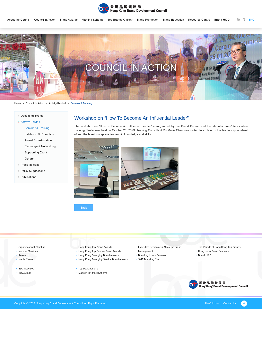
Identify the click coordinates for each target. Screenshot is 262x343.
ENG (251, 19)
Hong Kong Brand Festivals (213, 251)
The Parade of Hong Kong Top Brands (219, 247)
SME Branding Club (149, 259)
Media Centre (26, 259)
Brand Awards (69, 19)
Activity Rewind (57, 103)
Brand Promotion (147, 19)
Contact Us (230, 303)
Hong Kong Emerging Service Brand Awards (103, 259)
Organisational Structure (31, 247)
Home (17, 103)
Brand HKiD (221, 19)
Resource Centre (199, 19)
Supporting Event (36, 152)
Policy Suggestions (33, 170)
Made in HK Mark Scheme (92, 272)
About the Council (18, 19)
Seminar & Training (81, 103)
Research (23, 255)
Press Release (30, 164)
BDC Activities (26, 268)
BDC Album (24, 272)
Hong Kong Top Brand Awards (95, 247)
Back (83, 207)
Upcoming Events (32, 115)
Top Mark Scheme (88, 268)
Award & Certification (38, 140)
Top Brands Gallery (120, 19)
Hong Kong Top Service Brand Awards (99, 251)
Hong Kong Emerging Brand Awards (98, 255)
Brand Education (173, 19)
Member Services (28, 251)
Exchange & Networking (40, 146)
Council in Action (44, 19)
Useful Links (212, 303)
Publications (28, 177)
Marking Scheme (93, 19)
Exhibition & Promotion (39, 134)
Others (29, 158)
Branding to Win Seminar (152, 255)
